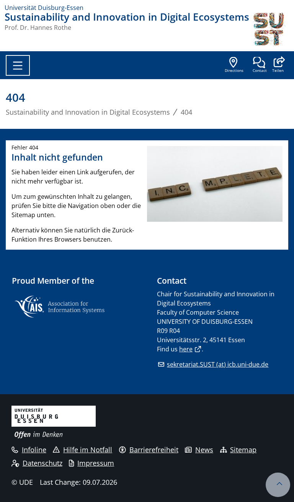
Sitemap (243, 449)
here (186, 349)
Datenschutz (42, 463)
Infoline (34, 449)
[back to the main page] (270, 29)
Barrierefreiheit (153, 449)
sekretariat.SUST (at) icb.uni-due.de (217, 364)
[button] (277, 65)
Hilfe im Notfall (87, 449)
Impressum (95, 463)
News (204, 449)
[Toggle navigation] (18, 65)
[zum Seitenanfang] (278, 485)
